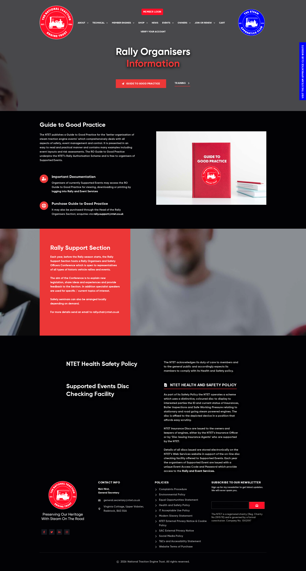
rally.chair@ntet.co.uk (106, 312)
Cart (222, 23)
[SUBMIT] (257, 505)
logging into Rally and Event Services (75, 191)
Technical (98, 23)
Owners (182, 23)
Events (166, 23)
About (81, 23)
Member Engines (121, 23)
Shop (141, 23)
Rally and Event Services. (198, 471)
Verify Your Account (153, 32)
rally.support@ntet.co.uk (108, 214)
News (155, 23)
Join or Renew (203, 23)
